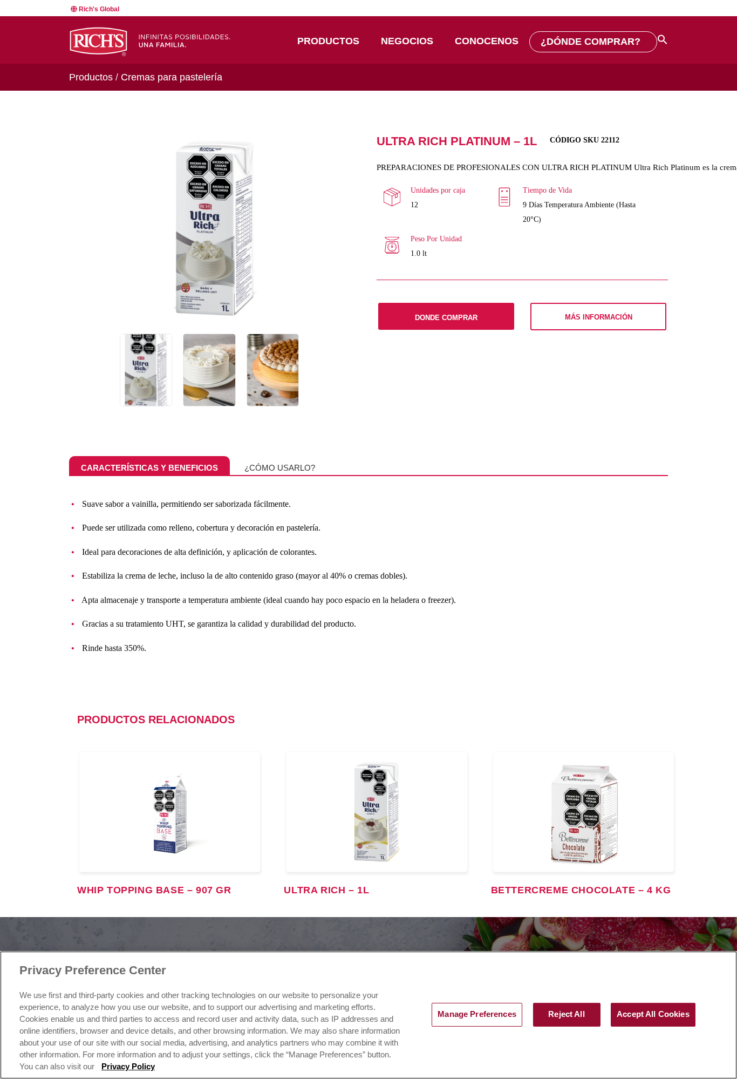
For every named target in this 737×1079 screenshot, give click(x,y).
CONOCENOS (486, 41)
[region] (368, 1015)
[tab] (149, 468)
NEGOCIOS (407, 41)
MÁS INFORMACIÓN (598, 317)
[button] (662, 39)
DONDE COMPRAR (446, 318)
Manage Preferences (477, 1014)
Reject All (566, 1014)
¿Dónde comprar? (590, 41)
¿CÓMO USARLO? (279, 467)
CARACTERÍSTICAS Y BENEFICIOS (149, 467)
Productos (328, 41)
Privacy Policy (128, 1066)
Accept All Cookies (653, 1014)
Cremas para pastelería (171, 77)
